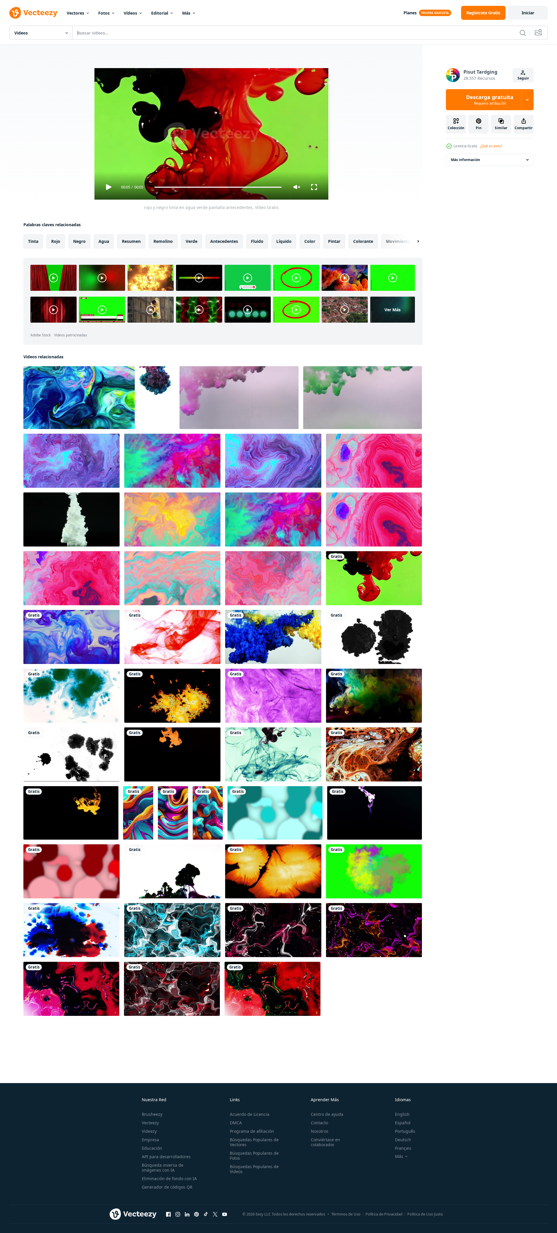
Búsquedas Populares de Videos (254, 1169)
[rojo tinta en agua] (172, 637)
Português (405, 1131)
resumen (131, 241)
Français (403, 1148)
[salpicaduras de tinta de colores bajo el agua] (273, 637)
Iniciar (528, 12)
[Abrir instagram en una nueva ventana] (177, 1214)
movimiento (398, 241)
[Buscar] (522, 32)
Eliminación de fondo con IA (169, 1178)
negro (79, 241)
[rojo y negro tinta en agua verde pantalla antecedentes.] (374, 578)
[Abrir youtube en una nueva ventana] (224, 1214)
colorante (363, 241)
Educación (152, 1148)
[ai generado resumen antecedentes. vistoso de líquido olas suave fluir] (138, 813)
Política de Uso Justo (425, 1214)
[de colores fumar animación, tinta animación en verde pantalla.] (374, 871)
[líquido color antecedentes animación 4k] (273, 696)
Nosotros (319, 1131)
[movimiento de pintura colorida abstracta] (374, 754)
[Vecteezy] (33, 13)
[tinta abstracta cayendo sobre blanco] (71, 930)
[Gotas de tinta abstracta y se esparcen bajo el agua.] (71, 519)
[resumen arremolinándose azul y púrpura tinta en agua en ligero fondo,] (71, 637)
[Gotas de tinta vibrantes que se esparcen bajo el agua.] (172, 754)
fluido (257, 241)
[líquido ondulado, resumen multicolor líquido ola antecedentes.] (172, 930)
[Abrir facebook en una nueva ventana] (168, 1214)
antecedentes (224, 241)
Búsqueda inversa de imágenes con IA (162, 1167)
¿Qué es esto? (491, 145)
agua (104, 241)
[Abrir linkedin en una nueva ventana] (187, 1214)
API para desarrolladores (166, 1156)
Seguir (523, 78)
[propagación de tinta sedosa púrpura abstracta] (374, 813)
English (402, 1114)
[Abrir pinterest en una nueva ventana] (196, 1214)
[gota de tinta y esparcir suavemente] (273, 871)
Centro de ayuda (327, 1114)
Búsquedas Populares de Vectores (254, 1142)
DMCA (236, 1122)
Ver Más (392, 309)
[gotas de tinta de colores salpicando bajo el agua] (172, 871)
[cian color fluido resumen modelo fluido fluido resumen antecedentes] (275, 813)
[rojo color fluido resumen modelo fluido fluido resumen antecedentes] (71, 871)
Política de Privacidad (383, 1214)
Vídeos (130, 13)
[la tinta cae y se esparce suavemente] (172, 696)
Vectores (75, 13)
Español (403, 1122)
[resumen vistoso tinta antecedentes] (71, 461)
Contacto (319, 1122)
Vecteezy (150, 1122)
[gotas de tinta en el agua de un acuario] (70, 813)
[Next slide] (413, 241)
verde (191, 241)
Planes (410, 12)
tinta (33, 241)
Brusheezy (152, 1114)
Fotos (104, 13)
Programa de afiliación (252, 1131)
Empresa (150, 1139)
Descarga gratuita (489, 100)
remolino (163, 241)
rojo (55, 241)
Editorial (159, 13)
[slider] (218, 187)
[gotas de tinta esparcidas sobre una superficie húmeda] (374, 637)
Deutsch (403, 1139)
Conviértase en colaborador (325, 1142)
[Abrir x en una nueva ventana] (215, 1214)
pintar (334, 241)
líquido (284, 241)
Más (186, 13)
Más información (465, 159)
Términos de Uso (346, 1214)
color (309, 241)
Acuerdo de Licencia (249, 1114)
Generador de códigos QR (167, 1187)
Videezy (149, 1131)
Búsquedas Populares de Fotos (254, 1155)
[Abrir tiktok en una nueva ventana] (206, 1214)
